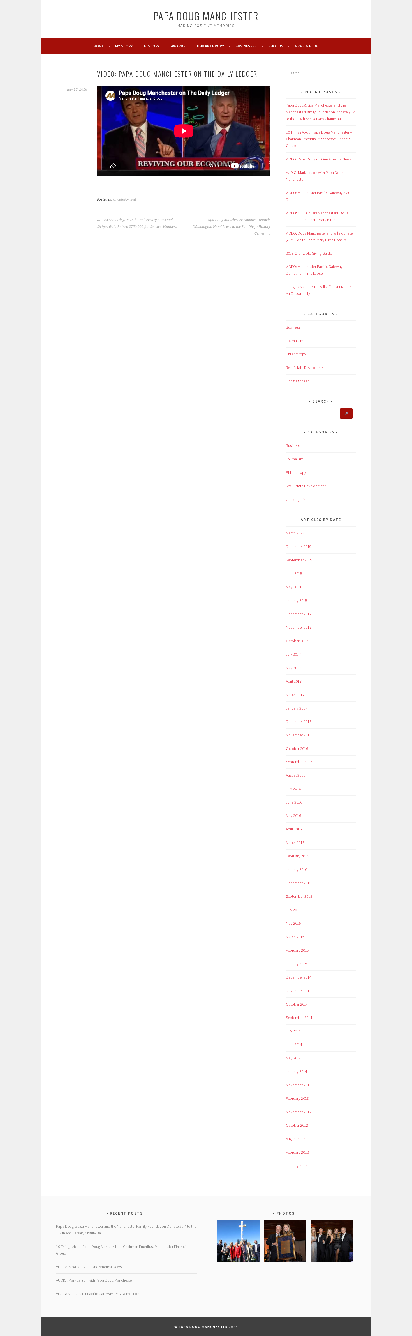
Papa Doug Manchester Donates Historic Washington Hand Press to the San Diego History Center (231, 226)
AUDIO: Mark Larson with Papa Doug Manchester (94, 1280)
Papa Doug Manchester (206, 15)
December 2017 (298, 613)
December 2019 (298, 546)
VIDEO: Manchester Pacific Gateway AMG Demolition (97, 1293)
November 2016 (298, 735)
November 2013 (298, 1084)
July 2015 (293, 909)
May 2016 (293, 815)
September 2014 (299, 1017)
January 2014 (296, 1071)
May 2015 (293, 923)
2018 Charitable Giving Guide (309, 253)
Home (99, 46)
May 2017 (293, 667)
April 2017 (294, 681)
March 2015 (295, 936)
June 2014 (294, 1044)
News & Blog (307, 46)
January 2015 (296, 963)
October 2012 (297, 1125)
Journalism (294, 340)
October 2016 (297, 748)
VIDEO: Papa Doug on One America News (318, 159)
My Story (124, 46)
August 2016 (295, 775)
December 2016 (298, 721)
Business (293, 327)
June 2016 (294, 802)
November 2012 (298, 1111)
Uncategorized (124, 199)
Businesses (246, 46)
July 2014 (293, 1031)
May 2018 (293, 586)
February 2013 (297, 1098)
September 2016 (299, 761)
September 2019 (299, 560)
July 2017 (293, 654)
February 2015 (297, 950)
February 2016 (297, 855)
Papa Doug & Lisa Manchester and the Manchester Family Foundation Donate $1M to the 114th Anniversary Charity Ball (320, 112)
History (151, 46)
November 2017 (298, 627)
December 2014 (298, 977)
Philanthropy (210, 46)
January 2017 (296, 708)
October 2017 (297, 640)
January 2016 (296, 869)
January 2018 (296, 600)
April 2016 (294, 829)
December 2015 (298, 882)
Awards (178, 46)
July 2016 (293, 788)
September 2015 (299, 896)
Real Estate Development (306, 367)
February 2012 (297, 1152)
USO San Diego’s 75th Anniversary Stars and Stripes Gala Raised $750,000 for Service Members (137, 223)
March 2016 (295, 842)
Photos (275, 46)
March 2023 (295, 533)
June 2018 (294, 573)
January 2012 (296, 1165)
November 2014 (298, 990)
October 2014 (297, 1004)
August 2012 (295, 1138)
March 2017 (295, 694)
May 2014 (293, 1057)
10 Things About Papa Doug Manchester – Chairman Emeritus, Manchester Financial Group (319, 139)
